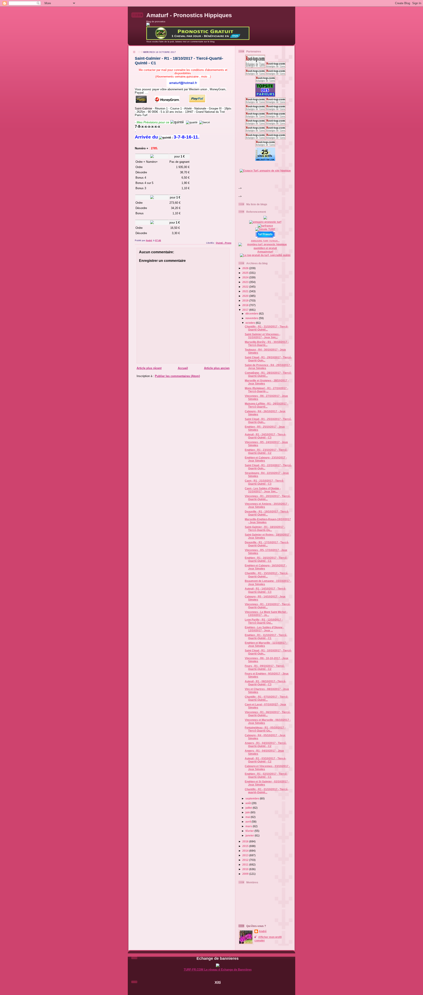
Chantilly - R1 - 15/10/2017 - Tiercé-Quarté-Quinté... (266, 575)
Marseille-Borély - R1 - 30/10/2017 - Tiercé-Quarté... (267, 343)
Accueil (183, 368)
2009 (245, 873)
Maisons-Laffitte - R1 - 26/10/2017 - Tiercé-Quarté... (266, 405)
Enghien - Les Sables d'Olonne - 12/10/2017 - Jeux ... (264, 629)
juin (247, 812)
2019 (245, 300)
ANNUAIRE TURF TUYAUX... (265, 241)
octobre (250, 322)
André (263, 931)
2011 (245, 864)
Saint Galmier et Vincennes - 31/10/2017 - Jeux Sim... (262, 336)
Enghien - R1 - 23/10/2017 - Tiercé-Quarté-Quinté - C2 (266, 451)
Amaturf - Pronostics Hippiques (189, 15)
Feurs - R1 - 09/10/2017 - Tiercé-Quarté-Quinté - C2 (265, 667)
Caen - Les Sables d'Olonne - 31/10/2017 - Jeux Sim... (263, 490)
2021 (245, 291)
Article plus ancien (217, 368)
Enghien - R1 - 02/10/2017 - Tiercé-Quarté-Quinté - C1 (266, 775)
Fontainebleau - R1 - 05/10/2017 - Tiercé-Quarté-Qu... (265, 729)
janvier (250, 835)
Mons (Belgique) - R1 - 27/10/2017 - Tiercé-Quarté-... (266, 390)
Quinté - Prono (223, 243)
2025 (245, 272)
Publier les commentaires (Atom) (177, 376)
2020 (245, 295)
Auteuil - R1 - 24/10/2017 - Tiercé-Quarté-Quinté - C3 (265, 436)
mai (248, 817)
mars (249, 826)
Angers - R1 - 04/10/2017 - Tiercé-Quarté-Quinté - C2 (266, 744)
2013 (245, 855)
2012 (245, 859)
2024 (245, 277)
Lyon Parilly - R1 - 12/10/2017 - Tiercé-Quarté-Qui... (264, 621)
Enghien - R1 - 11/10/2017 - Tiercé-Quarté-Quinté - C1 (266, 637)
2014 (245, 850)
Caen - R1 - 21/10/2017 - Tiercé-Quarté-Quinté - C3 (264, 482)
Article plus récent (149, 368)
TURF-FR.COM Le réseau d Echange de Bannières (218, 969)
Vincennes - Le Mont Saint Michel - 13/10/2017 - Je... (266, 613)
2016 (245, 841)
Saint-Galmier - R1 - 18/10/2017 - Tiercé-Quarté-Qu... (265, 528)
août (248, 803)
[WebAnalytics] (217, 989)
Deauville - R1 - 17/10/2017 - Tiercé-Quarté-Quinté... (267, 544)
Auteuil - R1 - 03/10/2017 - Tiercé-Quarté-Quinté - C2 (265, 760)
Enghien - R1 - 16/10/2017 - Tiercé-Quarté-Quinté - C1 (266, 559)
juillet (249, 807)
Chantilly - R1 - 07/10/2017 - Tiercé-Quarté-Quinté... (266, 698)
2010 (245, 869)
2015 (245, 846)
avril (248, 821)
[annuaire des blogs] (265, 218)
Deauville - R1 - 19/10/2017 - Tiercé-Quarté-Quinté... (267, 513)
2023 (245, 282)
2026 (245, 268)
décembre (252, 313)
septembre (252, 798)
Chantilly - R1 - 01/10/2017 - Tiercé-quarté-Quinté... (266, 791)
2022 (245, 286)
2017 (245, 309)
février (249, 830)
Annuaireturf (265, 251)
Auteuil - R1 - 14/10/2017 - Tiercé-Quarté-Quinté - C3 (265, 590)
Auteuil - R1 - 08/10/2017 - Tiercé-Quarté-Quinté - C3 (265, 683)
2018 (245, 305)
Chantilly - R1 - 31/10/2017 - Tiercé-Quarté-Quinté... (266, 328)
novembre (252, 318)
